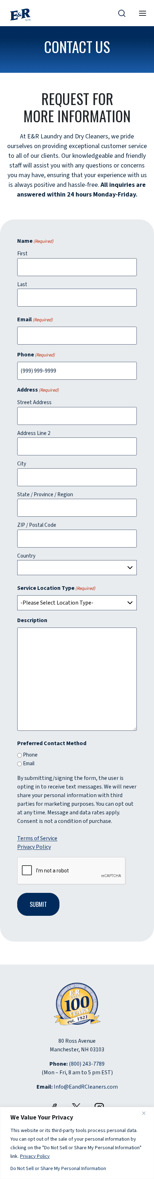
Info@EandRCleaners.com (86, 1087)
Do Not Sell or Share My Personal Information (58, 1168)
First (22, 253)
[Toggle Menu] (142, 13)
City (21, 464)
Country (26, 556)
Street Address (34, 402)
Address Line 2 (33, 433)
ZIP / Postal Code (36, 525)
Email (28, 763)
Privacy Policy (35, 1156)
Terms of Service (37, 838)
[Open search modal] (122, 13)
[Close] (146, 1113)
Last (22, 284)
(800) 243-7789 (87, 1064)
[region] (77, 1143)
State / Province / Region (45, 494)
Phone (30, 755)
